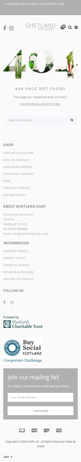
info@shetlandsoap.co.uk (30, 234)
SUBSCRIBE (40, 410)
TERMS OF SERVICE (16, 188)
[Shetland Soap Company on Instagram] (12, 27)
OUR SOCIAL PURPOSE (18, 174)
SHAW (40, 446)
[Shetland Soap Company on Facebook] (6, 27)
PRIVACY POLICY (14, 258)
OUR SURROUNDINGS (18, 167)
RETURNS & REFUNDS (18, 272)
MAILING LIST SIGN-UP (18, 279)
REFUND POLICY (14, 195)
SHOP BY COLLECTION (18, 153)
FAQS (6, 181)
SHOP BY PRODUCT (16, 160)
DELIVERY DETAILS (15, 251)
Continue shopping (41, 104)
